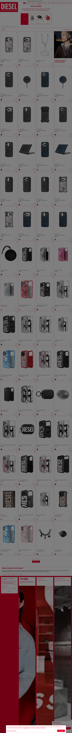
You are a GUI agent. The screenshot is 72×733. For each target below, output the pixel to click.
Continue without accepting (11, 730)
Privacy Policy (37, 727)
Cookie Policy (43, 727)
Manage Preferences (27, 727)
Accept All (61, 730)
